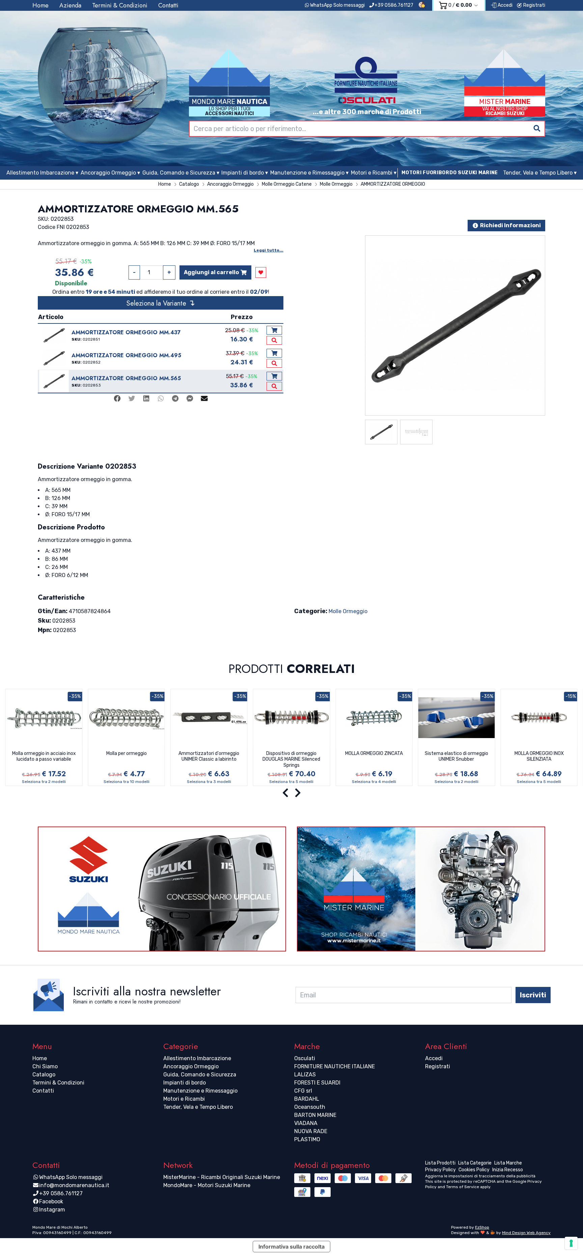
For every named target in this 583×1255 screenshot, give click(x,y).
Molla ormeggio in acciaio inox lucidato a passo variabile (44, 756)
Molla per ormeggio (126, 753)
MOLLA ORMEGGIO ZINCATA (374, 753)
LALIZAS (305, 1074)
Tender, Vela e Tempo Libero (198, 1107)
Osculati (304, 1058)
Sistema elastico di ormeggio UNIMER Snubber (456, 756)
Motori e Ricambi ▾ (373, 172)
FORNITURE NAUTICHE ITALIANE (334, 1066)
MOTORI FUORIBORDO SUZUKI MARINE (449, 173)
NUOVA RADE (310, 1131)
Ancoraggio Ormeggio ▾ (110, 172)
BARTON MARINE (315, 1115)
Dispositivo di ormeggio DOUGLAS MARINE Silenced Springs (291, 759)
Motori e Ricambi (184, 1099)
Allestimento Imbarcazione (197, 1058)
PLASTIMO (307, 1139)
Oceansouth (309, 1107)
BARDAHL (306, 1099)
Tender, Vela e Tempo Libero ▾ (540, 172)
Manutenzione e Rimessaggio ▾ (309, 172)
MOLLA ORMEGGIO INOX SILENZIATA (539, 756)
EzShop (482, 1227)
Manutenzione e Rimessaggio (200, 1091)
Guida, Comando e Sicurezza (199, 1074)
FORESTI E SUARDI (317, 1082)
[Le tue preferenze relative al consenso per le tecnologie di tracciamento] (571, 1243)
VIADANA (305, 1123)
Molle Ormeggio (348, 611)
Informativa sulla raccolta (291, 1246)
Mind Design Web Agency (526, 1232)
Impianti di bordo (184, 1082)
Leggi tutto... (268, 250)
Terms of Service (462, 1186)
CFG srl (303, 1091)
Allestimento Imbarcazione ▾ (42, 172)
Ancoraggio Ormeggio (191, 1066)
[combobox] (367, 129)
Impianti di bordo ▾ (244, 172)
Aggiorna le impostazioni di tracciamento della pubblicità (480, 1176)
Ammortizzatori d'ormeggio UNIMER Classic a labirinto (208, 756)
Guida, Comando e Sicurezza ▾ (180, 172)
